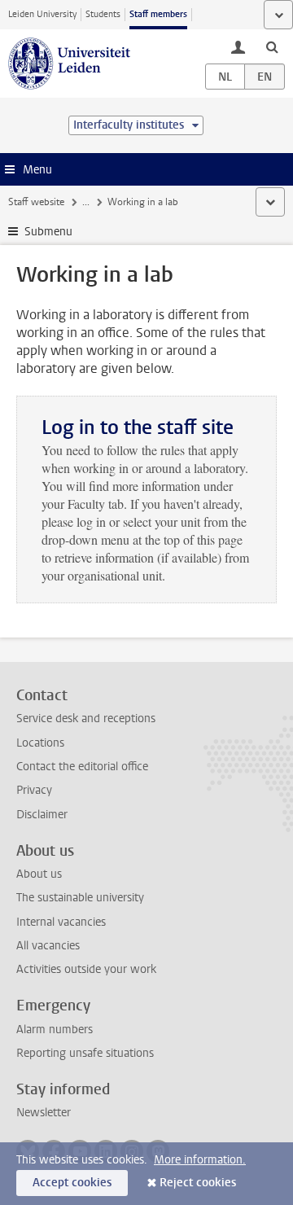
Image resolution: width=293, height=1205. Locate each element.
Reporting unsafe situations (85, 1053)
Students (102, 14)
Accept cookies (72, 1182)
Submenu (48, 231)
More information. (200, 1160)
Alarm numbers (54, 1029)
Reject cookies (198, 1182)
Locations (40, 743)
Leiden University (42, 14)
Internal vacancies (61, 922)
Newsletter (43, 1112)
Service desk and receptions (85, 718)
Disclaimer (42, 814)
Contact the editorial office (82, 766)
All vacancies (48, 945)
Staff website (36, 201)
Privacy (34, 790)
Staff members (158, 14)
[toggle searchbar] (272, 46)
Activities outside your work (86, 969)
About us (39, 874)
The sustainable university (80, 897)
